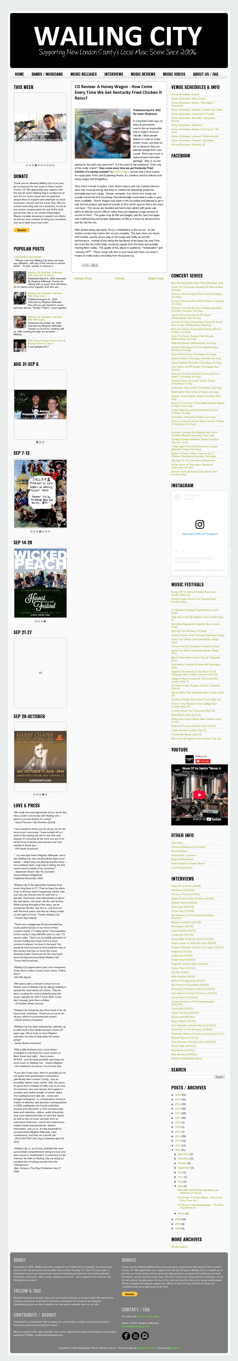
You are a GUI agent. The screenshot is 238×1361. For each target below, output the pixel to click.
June (181, 1177)
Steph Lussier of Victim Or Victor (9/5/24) (193, 943)
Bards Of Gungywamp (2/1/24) (188, 980)
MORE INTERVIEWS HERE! (186, 1058)
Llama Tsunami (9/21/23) (185, 1013)
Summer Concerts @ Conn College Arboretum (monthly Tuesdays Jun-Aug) (196, 309)
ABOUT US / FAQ (205, 74)
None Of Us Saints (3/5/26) (186, 886)
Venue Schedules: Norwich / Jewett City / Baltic (197, 109)
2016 (178, 1127)
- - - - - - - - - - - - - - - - (183, 606)
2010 (178, 1219)
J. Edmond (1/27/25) (182, 935)
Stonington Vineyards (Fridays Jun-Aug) (193, 417)
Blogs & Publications (182, 859)
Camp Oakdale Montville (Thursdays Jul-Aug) (196, 362)
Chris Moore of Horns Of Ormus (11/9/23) (194, 993)
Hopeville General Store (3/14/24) (189, 964)
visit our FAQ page (148, 1316)
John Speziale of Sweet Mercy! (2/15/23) (193, 1025)
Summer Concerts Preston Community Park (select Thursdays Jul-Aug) (195, 375)
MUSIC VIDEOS (174, 74)
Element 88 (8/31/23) (183, 1017)
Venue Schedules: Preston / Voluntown (192, 140)
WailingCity (180, 570)
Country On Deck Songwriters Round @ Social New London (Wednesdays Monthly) (196, 323)
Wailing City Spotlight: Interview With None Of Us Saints (45, 274)
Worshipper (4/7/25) (182, 926)
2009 (178, 1224)
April (180, 1186)
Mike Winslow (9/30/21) (184, 1054)
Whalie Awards (179, 1247)
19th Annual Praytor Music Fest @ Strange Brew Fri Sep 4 (47, 342)
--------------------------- (183, 428)
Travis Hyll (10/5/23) (182, 1008)
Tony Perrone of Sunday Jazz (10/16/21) (193, 1042)
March (182, 1213)
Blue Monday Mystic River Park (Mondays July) (197, 283)
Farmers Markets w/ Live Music (188, 847)
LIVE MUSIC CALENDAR (27, 257)
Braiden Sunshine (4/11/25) (186, 922)
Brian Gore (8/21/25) (182, 907)
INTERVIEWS (114, 74)
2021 (178, 1118)
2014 (178, 1136)
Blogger (175, 1348)
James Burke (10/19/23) (184, 997)
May (180, 1181)
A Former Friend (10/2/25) (185, 894)
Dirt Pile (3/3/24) (180, 972)
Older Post (155, 278)
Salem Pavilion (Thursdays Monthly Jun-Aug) (196, 358)
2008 (178, 1228)
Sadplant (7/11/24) (181, 951)
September (184, 1168)
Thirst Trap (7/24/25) (182, 911)
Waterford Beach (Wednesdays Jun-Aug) (193, 343)
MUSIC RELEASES (84, 74)
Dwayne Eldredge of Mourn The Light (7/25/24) (197, 947)
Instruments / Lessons (183, 855)
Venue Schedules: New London (188, 98)
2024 (178, 1104)
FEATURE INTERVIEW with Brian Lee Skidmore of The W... (198, 1191)
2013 (178, 1141)
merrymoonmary (147, 1348)
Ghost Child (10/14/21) (183, 1046)
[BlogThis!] (87, 265)
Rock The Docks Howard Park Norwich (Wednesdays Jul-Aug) (192, 337)
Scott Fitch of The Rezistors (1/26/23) (192, 1029)
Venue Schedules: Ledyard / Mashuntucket (194, 136)
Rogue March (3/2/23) (183, 1021)
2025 (178, 1099)
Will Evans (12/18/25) (183, 890)
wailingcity (195, 570)
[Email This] (83, 265)
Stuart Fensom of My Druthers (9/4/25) (192, 898)
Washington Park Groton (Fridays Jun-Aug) (195, 392)
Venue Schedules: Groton (185, 94)
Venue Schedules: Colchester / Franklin (193, 114)
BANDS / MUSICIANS (47, 74)
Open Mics (177, 842)
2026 (178, 1095)
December (184, 1154)
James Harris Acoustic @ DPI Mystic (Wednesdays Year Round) (191, 316)
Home (119, 278)
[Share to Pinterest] (96, 265)
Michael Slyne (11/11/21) (184, 1037)
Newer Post (83, 278)
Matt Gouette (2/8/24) (183, 976)
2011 (178, 1150)
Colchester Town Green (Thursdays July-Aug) (196, 387)
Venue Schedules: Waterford (187, 125)
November (184, 1158)
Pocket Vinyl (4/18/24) (183, 959)
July (180, 1172)
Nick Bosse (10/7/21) (182, 1050)
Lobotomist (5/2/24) (182, 955)
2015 (178, 1131)
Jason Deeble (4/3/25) (183, 930)
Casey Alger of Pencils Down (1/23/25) (192, 939)
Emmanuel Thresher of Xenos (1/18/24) (193, 989)
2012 (178, 1145)
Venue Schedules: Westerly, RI (188, 144)
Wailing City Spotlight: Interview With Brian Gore (45, 294)
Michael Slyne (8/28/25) (184, 902)
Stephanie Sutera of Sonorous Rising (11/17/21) (197, 1033)
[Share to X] (90, 265)
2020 (178, 1122)
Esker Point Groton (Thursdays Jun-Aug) (193, 354)
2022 (178, 1113)
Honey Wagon (122, 171)
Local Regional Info (182, 867)
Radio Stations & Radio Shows (188, 863)
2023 (178, 1108)
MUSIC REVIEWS (143, 74)
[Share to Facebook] (93, 265)
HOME (19, 74)
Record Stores (179, 851)
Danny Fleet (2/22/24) (183, 968)
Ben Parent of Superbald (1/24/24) (190, 985)
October (182, 1163)
